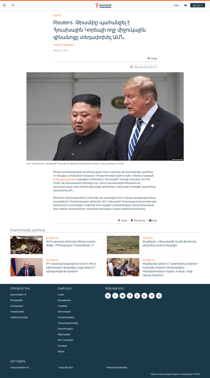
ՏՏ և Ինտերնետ (65, 340)
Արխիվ (61, 351)
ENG (176, 5)
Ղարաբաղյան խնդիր (68, 323)
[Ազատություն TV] (185, 5)
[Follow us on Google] (159, 296)
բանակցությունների (64, 179)
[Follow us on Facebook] (108, 296)
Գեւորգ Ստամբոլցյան (63, 44)
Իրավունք (62, 306)
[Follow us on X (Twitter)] (115, 296)
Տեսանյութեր (16, 300)
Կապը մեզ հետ (65, 367)
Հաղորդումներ (17, 311)
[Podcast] (152, 296)
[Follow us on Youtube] (122, 296)
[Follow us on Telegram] (130, 296)
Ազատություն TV (18, 294)
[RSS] (144, 296)
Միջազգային (64, 334)
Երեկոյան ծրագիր (19, 317)
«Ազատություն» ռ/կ (19, 367)
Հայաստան (148, 238)
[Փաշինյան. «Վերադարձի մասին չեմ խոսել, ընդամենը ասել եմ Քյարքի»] (123, 245)
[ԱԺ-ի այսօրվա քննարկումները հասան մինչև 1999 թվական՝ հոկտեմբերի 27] (26, 245)
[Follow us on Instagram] (137, 296)
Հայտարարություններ (116, 367)
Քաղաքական (52, 238)
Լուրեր (57, 15)
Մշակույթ (62, 345)
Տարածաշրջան (65, 328)
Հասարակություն (66, 317)
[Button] (152, 58)
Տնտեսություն (64, 311)
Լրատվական (16, 306)
